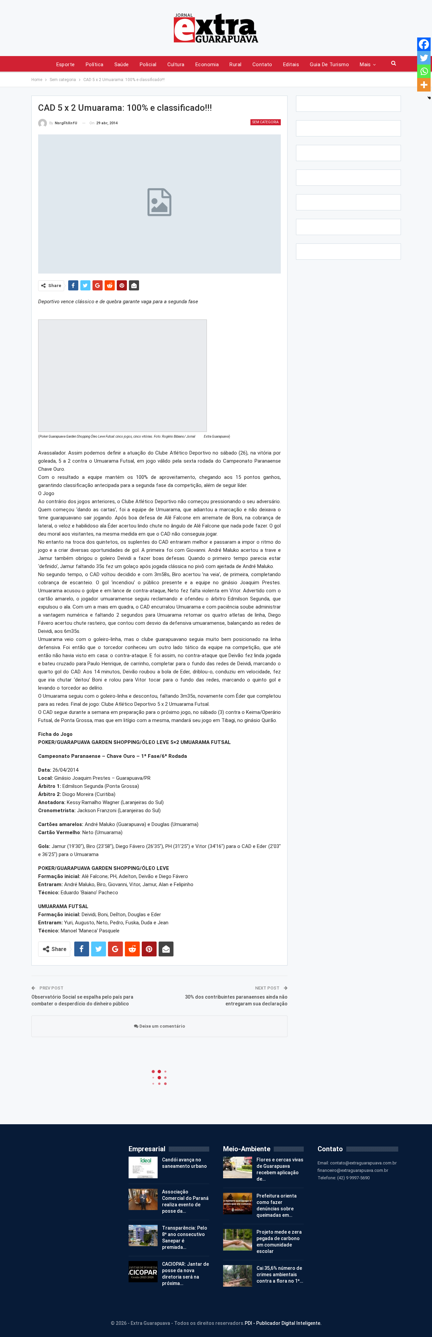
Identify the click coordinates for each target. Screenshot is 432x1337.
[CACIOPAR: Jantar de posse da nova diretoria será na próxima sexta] (143, 1272)
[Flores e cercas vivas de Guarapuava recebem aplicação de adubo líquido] (237, 1167)
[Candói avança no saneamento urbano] (143, 1167)
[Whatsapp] (424, 71)
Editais (291, 64)
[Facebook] (424, 44)
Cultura (176, 64)
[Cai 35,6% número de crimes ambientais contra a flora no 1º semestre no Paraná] (237, 1276)
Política (95, 64)
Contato (262, 64)
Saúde (121, 64)
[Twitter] (424, 58)
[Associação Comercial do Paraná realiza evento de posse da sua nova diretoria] (143, 1199)
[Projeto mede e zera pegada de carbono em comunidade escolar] (237, 1240)
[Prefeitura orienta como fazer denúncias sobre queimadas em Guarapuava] (237, 1203)
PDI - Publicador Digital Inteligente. (283, 1323)
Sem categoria (265, 122)
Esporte (65, 64)
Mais (365, 64)
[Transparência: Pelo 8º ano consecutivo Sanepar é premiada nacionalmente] (143, 1235)
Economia (207, 64)
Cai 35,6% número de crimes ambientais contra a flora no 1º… (279, 1274)
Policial (148, 64)
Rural (235, 64)
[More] (424, 85)
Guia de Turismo (329, 64)
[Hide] (429, 98)
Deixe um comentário (161, 1026)
